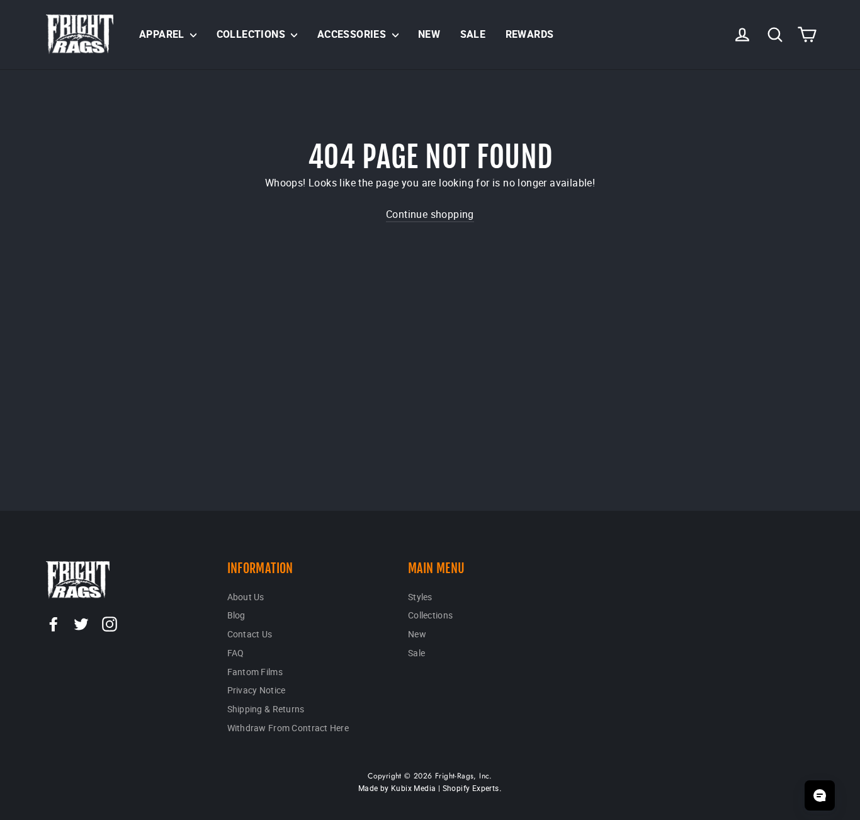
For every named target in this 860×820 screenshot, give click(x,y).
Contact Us (250, 634)
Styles (420, 597)
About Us (245, 597)
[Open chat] (820, 795)
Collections (252, 34)
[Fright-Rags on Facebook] (53, 623)
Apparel (163, 34)
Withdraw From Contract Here (288, 728)
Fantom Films (255, 672)
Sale (473, 34)
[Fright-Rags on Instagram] (109, 623)
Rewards (530, 34)
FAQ (235, 653)
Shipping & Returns (266, 709)
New (429, 34)
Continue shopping (430, 214)
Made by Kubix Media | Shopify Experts (428, 788)
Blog (236, 615)
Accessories (353, 34)
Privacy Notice (256, 690)
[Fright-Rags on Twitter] (81, 623)
